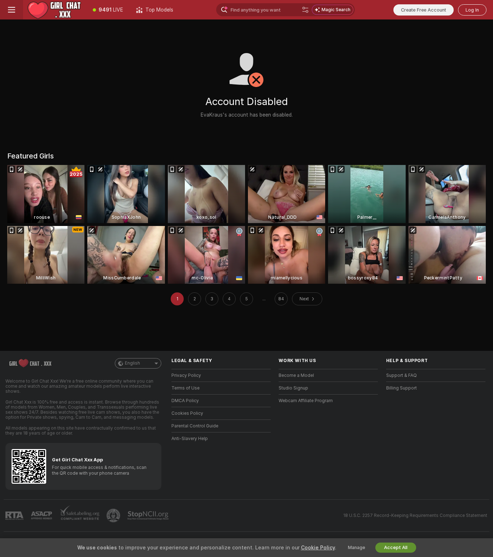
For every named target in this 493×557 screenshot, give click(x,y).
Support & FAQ (401, 375)
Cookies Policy (187, 413)
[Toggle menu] (11, 9)
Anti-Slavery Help (189, 438)
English (132, 363)
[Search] (305, 10)
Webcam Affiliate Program (306, 400)
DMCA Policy (185, 400)
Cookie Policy (318, 548)
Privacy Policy (186, 375)
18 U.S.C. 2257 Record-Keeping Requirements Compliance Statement (415, 515)
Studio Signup (293, 388)
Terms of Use (185, 388)
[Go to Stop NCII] (148, 515)
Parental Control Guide (194, 425)
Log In (472, 10)
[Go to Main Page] (54, 9)
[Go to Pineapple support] (114, 515)
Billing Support (401, 388)
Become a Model (296, 375)
